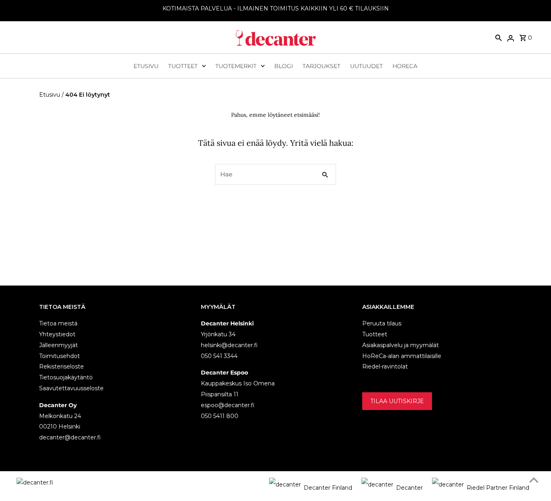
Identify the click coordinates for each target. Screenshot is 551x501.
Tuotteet (183, 66)
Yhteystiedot (57, 334)
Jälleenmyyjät (58, 345)
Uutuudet (366, 66)
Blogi (283, 66)
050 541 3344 (219, 356)
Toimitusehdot (59, 356)
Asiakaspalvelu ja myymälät (400, 345)
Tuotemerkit (236, 66)
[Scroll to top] (534, 480)
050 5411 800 (219, 416)
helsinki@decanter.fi (229, 345)
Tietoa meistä (58, 323)
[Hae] (498, 37)
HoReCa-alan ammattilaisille (401, 356)
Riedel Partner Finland (498, 487)
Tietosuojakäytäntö (66, 377)
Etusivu (146, 66)
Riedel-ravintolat (385, 366)
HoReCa (404, 66)
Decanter (409, 487)
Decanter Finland (328, 487)
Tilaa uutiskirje (397, 401)
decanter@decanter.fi (70, 437)
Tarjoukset (321, 66)
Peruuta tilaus (381, 323)
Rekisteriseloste (61, 366)
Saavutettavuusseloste (71, 388)
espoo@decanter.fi (228, 405)
